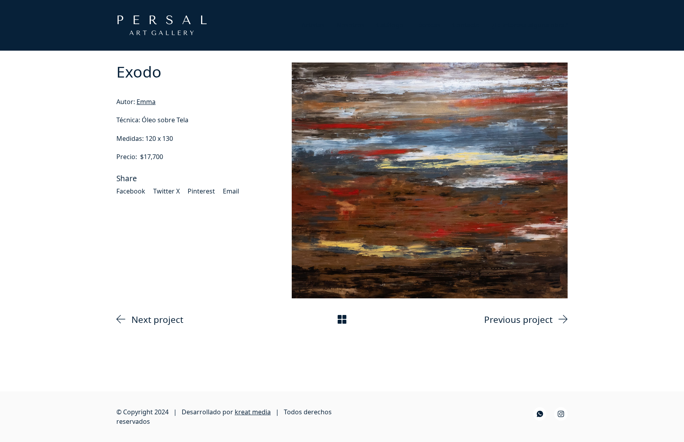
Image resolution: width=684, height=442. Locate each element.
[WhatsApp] (540, 414)
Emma (146, 101)
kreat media (253, 412)
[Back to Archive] (342, 319)
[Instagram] (561, 414)
